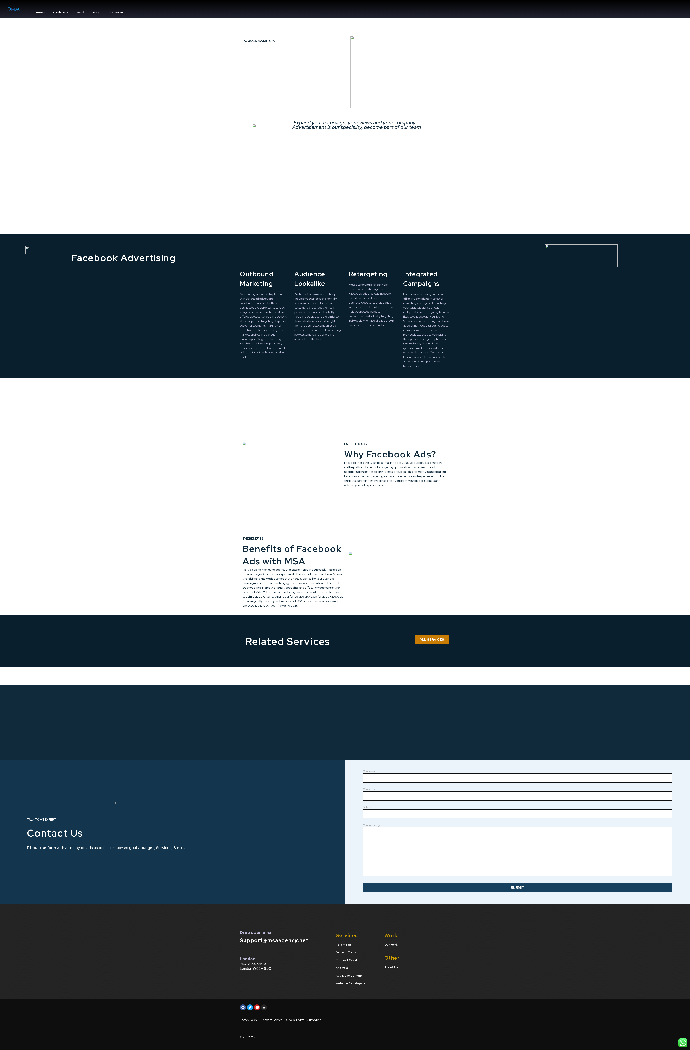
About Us (391, 967)
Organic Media (346, 952)
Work (81, 12)
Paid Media (344, 945)
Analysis (342, 968)
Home (40, 12)
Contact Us (115, 12)
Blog (96, 12)
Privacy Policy (248, 1020)
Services (59, 12)
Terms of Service (271, 1020)
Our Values (314, 1020)
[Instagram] (264, 1007)
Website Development (352, 983)
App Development (349, 975)
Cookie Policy (295, 1020)
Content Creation (349, 960)
